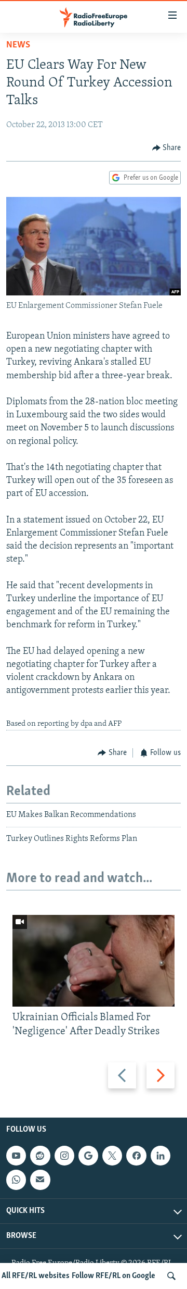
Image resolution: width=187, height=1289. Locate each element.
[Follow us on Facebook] (136, 1156)
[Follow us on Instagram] (64, 1156)
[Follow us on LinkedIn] (160, 1156)
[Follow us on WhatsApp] (16, 1179)
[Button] (166, 148)
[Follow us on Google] (88, 1156)
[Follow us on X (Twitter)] (112, 1156)
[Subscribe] (40, 1179)
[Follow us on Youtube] (16, 1156)
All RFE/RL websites (36, 1276)
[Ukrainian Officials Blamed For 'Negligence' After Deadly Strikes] (93, 961)
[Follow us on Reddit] (40, 1156)
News (18, 45)
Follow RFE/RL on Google (113, 1276)
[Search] (171, 1276)
